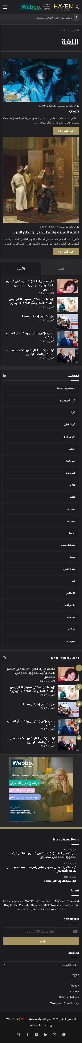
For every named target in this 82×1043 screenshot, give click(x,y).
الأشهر (61, 268)
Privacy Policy (68, 997)
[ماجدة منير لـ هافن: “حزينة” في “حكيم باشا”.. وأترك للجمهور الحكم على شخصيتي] (67, 286)
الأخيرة (21, 268)
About (73, 985)
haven (72, 105)
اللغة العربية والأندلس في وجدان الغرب (45, 232)
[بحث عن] (77, 8)
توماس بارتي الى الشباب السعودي (54, 17)
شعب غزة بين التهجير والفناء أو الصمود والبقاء (29, 335)
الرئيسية (72, 30)
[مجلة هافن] (45, 7)
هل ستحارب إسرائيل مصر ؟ (38, 316)
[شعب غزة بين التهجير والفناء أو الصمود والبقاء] (67, 338)
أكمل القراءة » (66, 130)
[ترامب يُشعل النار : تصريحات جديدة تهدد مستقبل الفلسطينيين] (67, 355)
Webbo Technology (41, 1025)
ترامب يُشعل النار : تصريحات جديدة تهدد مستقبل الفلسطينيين (29, 352)
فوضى (73, 111)
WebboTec (12, 1018)
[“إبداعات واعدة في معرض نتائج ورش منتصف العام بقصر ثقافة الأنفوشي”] (67, 304)
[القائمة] (5, 8)
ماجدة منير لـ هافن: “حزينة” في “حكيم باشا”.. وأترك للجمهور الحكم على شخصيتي (30, 285)
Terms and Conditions (63, 1003)
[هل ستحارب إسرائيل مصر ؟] (67, 321)
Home (73, 991)
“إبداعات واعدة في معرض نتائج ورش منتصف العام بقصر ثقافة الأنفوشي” (31, 301)
